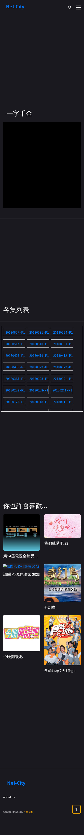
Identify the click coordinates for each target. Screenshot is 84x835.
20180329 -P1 (39, 367)
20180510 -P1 (39, 344)
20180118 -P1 (39, 402)
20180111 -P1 (63, 402)
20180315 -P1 (15, 378)
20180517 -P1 (15, 344)
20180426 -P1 (15, 355)
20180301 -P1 (63, 378)
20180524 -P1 (63, 332)
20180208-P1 (38, 390)
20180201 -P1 (62, 390)
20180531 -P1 (39, 332)
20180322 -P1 (63, 367)
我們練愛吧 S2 (56, 543)
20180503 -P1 (63, 344)
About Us (9, 797)
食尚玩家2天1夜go (60, 670)
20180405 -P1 (15, 367)
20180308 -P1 (39, 378)
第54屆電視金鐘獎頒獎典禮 (26, 555)
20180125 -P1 (15, 402)
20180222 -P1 (15, 390)
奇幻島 (50, 607)
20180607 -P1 (15, 332)
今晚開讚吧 (13, 656)
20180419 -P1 (39, 355)
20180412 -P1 (63, 355)
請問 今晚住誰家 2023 (21, 574)
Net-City (28, 811)
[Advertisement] (42, 67)
